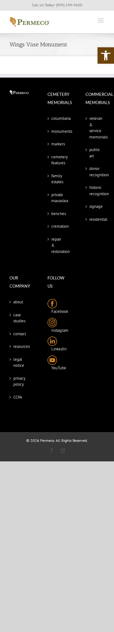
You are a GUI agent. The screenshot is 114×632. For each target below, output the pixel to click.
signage (95, 206)
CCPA (17, 397)
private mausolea (57, 198)
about (18, 302)
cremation (57, 226)
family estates (57, 179)
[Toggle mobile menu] (101, 20)
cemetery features (57, 160)
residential (95, 219)
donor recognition (95, 172)
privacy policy (19, 381)
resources (19, 346)
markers (57, 144)
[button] (106, 55)
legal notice (18, 362)
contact (19, 333)
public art (94, 153)
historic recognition (95, 190)
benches (57, 213)
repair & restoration (57, 245)
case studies (19, 318)
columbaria (57, 118)
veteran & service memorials (95, 128)
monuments (57, 131)
